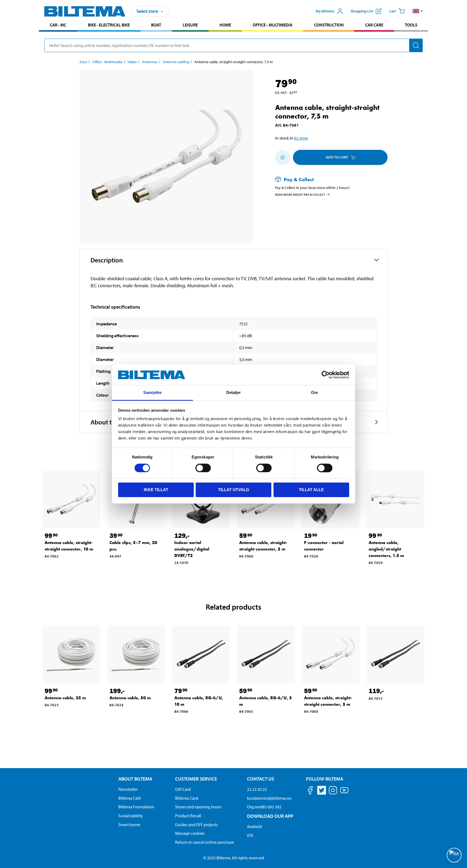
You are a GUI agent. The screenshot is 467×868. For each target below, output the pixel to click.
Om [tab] (314, 392)
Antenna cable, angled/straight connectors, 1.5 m (386, 549)
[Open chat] (454, 855)
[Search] (416, 45)
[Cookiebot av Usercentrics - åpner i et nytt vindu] (325, 375)
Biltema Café (129, 798)
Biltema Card (186, 798)
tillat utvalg (233, 489)
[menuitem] (58, 25)
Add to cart (337, 157)
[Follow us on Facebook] (310, 791)
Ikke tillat (156, 489)
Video (132, 61)
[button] (417, 11)
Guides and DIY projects (196, 824)
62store (301, 138)
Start (83, 61)
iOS (250, 835)
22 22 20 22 (257, 789)
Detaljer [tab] (233, 392)
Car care (374, 25)
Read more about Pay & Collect (300, 194)
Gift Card (183, 789)
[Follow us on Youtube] (344, 793)
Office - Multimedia (272, 25)
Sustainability (130, 815)
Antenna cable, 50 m (130, 698)
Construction (329, 25)
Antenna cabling (176, 61)
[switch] (203, 468)
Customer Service (196, 779)
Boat (156, 25)
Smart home (129, 824)
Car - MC (58, 25)
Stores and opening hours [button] (198, 806)
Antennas (150, 61)
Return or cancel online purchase (204, 842)
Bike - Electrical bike (109, 25)
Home (225, 25)
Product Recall (188, 815)
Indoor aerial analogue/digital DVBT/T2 (191, 549)
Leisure (190, 25)
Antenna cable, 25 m (65, 698)
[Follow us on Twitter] (321, 791)
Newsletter (128, 789)
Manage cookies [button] (190, 833)
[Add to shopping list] (282, 157)
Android (254, 826)
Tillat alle (311, 489)
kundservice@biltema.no (269, 798)
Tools (411, 25)
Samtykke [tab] (152, 392)
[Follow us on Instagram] (333, 791)
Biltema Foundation (136, 806)
